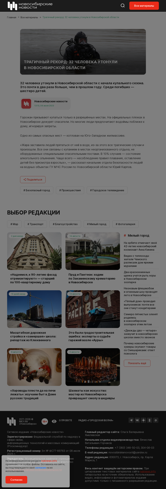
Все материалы (144, 5)
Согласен (16, 479)
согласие (40, 467)
